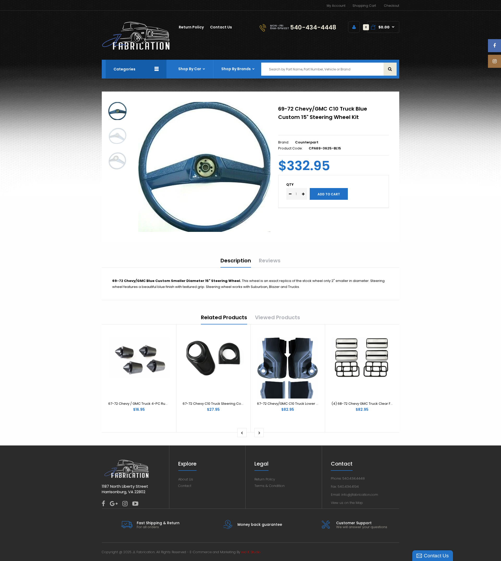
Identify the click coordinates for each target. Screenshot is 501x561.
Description (235, 260)
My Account (336, 5)
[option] (204, 167)
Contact (184, 485)
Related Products (224, 317)
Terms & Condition (269, 485)
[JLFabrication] (136, 48)
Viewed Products (277, 317)
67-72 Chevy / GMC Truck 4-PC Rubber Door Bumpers (153, 403)
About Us (185, 479)
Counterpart (306, 142)
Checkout (391, 5)
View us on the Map (347, 502)
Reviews (270, 260)
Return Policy (264, 479)
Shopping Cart (364, 5)
